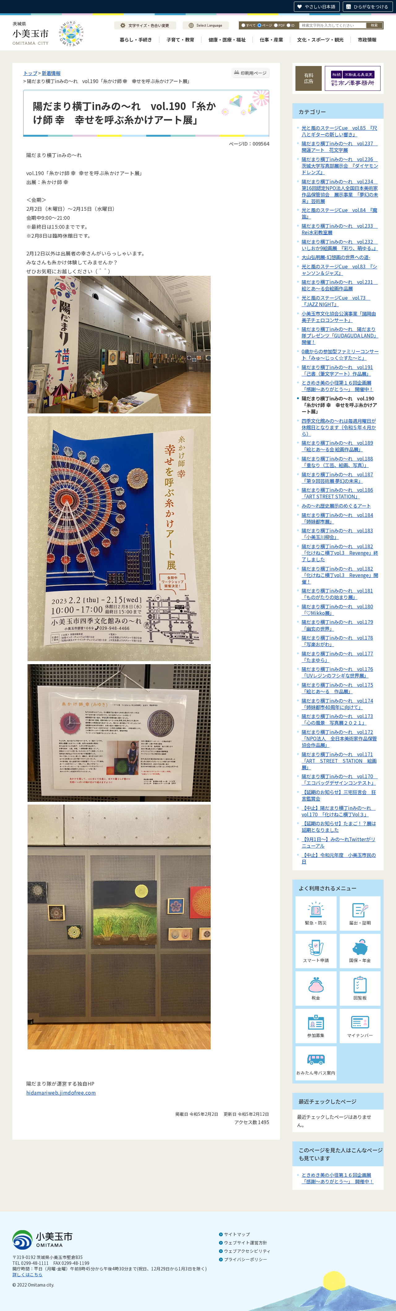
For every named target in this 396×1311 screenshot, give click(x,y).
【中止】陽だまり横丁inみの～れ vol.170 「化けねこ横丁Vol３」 (339, 811)
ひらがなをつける (371, 6)
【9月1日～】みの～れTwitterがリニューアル (338, 842)
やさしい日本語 (320, 6)
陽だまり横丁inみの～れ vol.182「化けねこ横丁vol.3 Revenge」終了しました (340, 553)
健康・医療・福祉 (227, 39)
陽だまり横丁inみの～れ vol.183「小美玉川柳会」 (337, 533)
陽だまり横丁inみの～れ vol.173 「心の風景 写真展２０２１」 (337, 719)
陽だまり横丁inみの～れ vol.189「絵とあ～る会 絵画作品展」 (337, 445)
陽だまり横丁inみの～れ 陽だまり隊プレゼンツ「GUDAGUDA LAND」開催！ (340, 335)
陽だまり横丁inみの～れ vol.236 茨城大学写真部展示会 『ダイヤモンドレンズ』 (340, 165)
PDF (281, 25)
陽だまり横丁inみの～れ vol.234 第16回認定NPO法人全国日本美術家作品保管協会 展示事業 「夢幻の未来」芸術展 (340, 191)
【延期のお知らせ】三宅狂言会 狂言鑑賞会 (339, 795)
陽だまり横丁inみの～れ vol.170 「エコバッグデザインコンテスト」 (340, 779)
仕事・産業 (271, 39)
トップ (30, 72)
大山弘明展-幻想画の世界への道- (336, 257)
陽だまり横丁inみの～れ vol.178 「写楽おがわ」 (337, 640)
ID (293, 25)
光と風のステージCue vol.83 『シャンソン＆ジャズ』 (339, 269)
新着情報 (51, 72)
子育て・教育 (180, 39)
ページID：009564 (249, 143)
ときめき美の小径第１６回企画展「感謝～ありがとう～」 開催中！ (337, 385)
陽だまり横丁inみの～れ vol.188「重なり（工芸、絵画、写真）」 (337, 461)
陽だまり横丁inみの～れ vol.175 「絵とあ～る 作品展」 (337, 688)
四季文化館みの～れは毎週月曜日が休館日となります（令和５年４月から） (339, 427)
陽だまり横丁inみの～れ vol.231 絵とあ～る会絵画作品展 (340, 285)
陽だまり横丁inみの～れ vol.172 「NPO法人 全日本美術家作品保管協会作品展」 (339, 738)
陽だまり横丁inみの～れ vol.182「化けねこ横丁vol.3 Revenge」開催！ (340, 575)
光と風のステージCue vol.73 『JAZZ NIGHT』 (336, 300)
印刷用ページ (254, 73)
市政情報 (367, 39)
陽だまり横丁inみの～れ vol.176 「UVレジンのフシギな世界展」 (337, 672)
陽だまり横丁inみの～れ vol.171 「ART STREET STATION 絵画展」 (339, 760)
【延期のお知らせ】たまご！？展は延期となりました (339, 826)
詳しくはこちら (27, 1274)
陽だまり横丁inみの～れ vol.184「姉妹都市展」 (337, 518)
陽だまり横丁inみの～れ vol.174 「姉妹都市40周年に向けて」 (337, 703)
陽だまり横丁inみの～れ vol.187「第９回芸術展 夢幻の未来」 (337, 477)
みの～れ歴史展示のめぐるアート (336, 505)
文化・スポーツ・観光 (320, 39)
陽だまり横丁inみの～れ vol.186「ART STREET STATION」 (337, 493)
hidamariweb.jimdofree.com (61, 1092)
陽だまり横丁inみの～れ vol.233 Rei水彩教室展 (340, 229)
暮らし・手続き (136, 39)
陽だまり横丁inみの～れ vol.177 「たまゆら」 (337, 656)
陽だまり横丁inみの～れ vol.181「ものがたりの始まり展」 (337, 593)
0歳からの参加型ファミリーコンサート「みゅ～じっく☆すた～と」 (340, 354)
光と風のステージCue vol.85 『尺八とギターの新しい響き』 (339, 131)
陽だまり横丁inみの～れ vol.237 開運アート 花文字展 (340, 146)
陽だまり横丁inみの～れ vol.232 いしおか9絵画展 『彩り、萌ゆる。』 (340, 244)
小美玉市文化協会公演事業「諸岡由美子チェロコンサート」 (339, 316)
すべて (251, 25)
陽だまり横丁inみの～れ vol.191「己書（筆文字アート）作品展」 (337, 370)
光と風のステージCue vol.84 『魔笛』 (339, 213)
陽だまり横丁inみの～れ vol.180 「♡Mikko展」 (337, 609)
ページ (267, 25)
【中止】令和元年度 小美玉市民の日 (339, 858)
